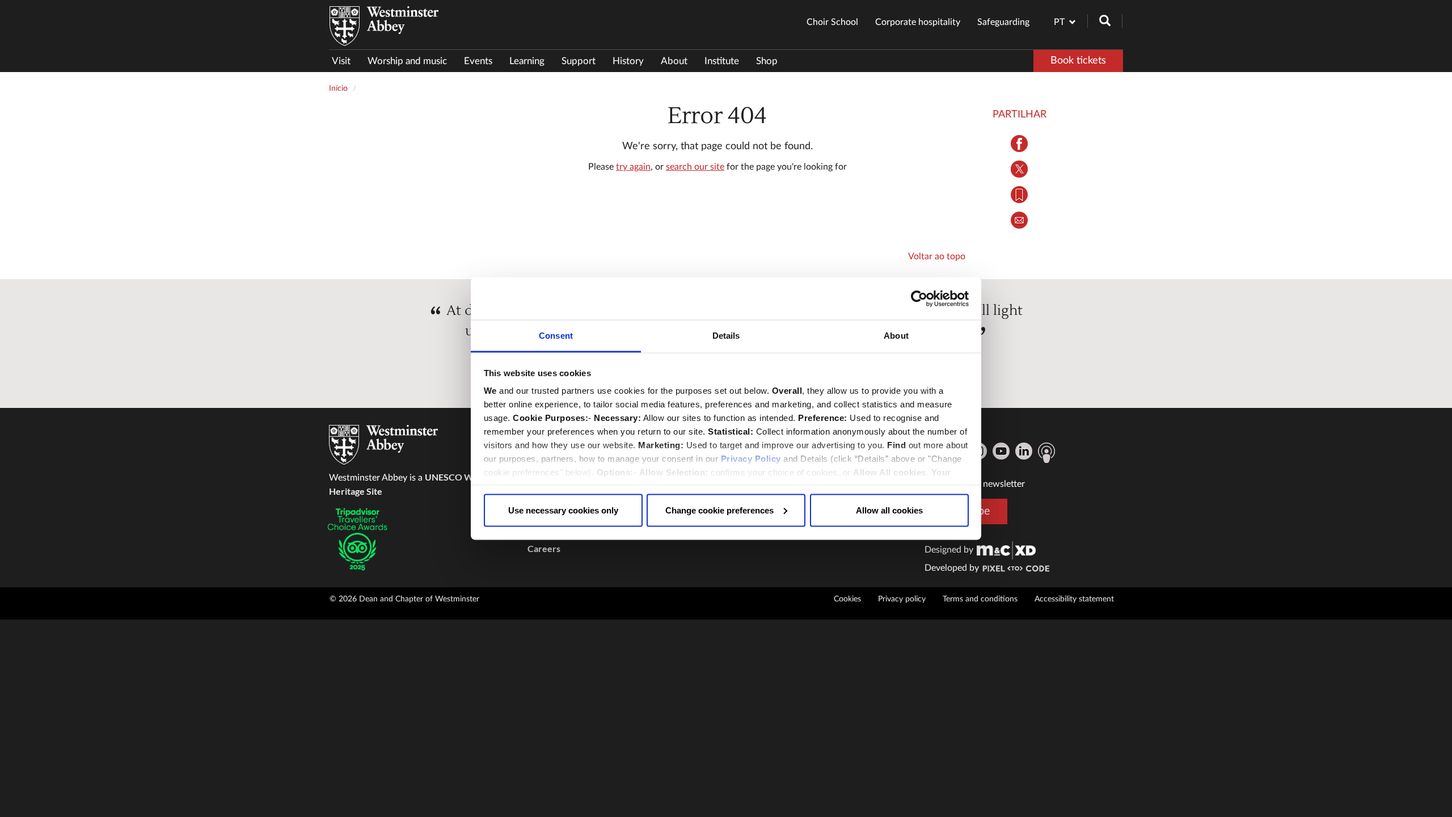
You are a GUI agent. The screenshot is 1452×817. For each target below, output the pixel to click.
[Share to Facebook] (1020, 143)
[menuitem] (345, 60)
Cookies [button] (847, 599)
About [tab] (896, 335)
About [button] (674, 61)
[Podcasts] (1046, 453)
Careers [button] (543, 548)
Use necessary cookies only (563, 510)
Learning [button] (526, 61)
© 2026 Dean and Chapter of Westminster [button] (404, 599)
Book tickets (1078, 61)
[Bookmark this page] (1020, 194)
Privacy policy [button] (902, 599)
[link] (1006, 549)
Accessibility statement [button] (1074, 599)
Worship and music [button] (407, 61)
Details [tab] (726, 335)
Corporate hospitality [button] (917, 22)
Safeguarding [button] (1003, 22)
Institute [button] (721, 61)
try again (633, 166)
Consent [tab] (556, 335)
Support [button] (579, 61)
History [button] (628, 61)
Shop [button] (767, 61)
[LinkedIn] (1023, 451)
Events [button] (478, 61)
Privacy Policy (751, 459)
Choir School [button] (832, 22)
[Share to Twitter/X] (1020, 169)
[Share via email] (1020, 220)
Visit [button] (341, 61)
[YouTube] (1001, 451)
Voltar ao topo (936, 256)
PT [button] (1059, 22)
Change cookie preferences (719, 510)
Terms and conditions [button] (980, 599)
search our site (695, 166)
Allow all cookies (889, 510)
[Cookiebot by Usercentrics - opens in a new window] (919, 298)
